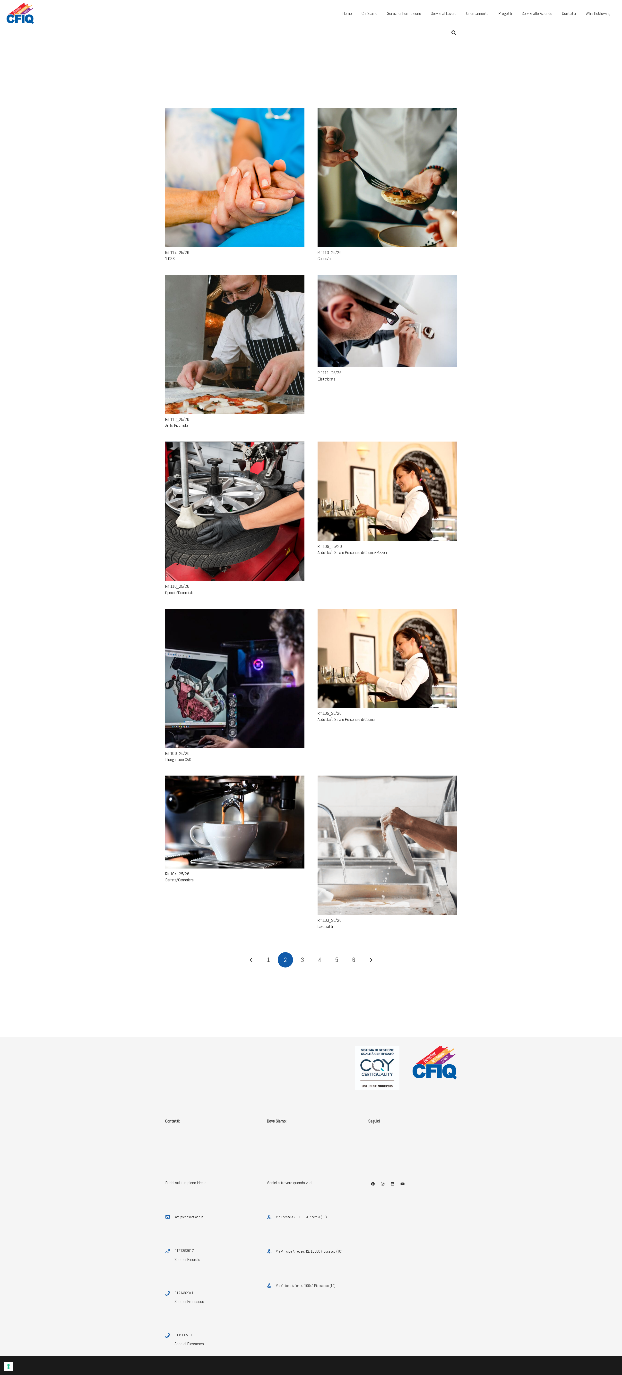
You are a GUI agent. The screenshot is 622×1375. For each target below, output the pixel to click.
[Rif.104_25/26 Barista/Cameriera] (234, 779)
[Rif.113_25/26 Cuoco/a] (387, 111)
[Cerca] (454, 33)
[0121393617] (169, 1251)
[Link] (20, 13)
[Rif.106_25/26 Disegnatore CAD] (234, 612)
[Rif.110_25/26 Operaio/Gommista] (234, 445)
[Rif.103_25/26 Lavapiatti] (387, 779)
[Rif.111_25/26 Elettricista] (387, 278)
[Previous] (251, 960)
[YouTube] (402, 1184)
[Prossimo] (370, 960)
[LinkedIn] (392, 1184)
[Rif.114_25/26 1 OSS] (234, 111)
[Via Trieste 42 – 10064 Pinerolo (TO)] (271, 1217)
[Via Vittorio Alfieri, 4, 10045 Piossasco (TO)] (271, 1285)
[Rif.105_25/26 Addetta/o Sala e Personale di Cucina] (387, 612)
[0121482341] (169, 1293)
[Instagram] (383, 1184)
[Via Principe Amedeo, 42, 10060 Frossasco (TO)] (271, 1251)
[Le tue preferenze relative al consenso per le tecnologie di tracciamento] (8, 1366)
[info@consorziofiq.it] (169, 1217)
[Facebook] (373, 1184)
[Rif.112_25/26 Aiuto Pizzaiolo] (234, 278)
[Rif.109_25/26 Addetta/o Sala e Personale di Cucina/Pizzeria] (387, 445)
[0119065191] (169, 1335)
